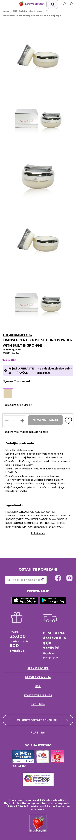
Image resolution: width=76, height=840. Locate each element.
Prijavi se (12, 370)
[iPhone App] (24, 603)
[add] (22, 420)
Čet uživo (38, 704)
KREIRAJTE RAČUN (26, 370)
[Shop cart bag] (71, 3)
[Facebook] (58, 578)
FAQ (38, 686)
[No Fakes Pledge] (57, 760)
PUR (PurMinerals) (17, 335)
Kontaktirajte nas (38, 695)
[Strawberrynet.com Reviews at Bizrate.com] (23, 762)
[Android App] (53, 603)
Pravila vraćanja (38, 677)
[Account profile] (64, 3)
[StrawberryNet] (32, 3)
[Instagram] (69, 578)
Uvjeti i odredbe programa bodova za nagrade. (37, 803)
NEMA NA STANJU (45, 420)
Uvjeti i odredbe (53, 800)
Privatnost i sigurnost (24, 800)
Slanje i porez (38, 668)
